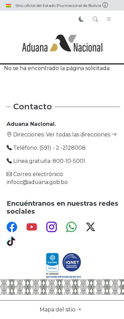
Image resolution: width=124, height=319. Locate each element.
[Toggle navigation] (109, 19)
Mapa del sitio (58, 309)
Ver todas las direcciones (78, 134)
